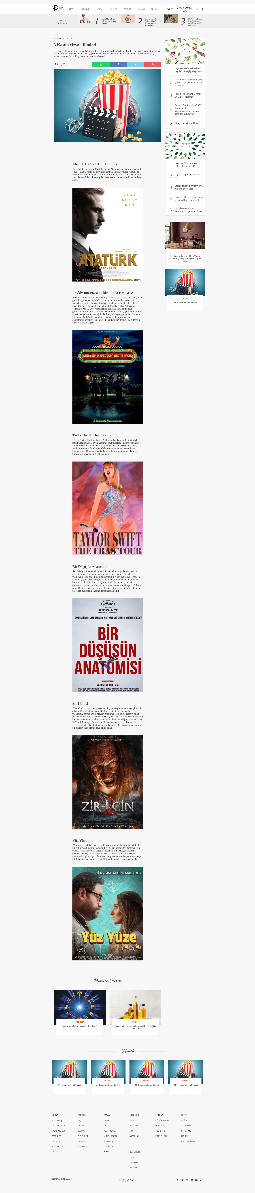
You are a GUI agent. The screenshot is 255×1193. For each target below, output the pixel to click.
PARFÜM (81, 1141)
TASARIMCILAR (58, 1131)
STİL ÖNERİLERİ (58, 1125)
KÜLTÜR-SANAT (188, 1141)
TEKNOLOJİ (108, 1146)
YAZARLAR (141, 9)
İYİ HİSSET (113, 9)
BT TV (184, 1115)
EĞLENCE (127, 9)
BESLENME (134, 1125)
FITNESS (133, 1131)
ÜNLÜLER (56, 1141)
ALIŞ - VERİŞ (57, 1120)
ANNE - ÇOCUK (110, 1136)
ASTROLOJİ (134, 1136)
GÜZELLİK (85, 9)
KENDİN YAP (57, 1146)
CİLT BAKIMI (83, 1136)
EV (105, 1125)
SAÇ (79, 1120)
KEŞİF (106, 1156)
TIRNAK (81, 1125)
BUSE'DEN (134, 1151)
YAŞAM (99, 9)
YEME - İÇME (109, 1131)
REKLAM (133, 1167)
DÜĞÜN (55, 1151)
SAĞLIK (132, 1120)
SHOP (131, 1157)
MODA (71, 9)
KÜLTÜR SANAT (67, 39)
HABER (107, 1151)
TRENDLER (56, 1136)
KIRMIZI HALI (161, 1136)
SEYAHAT (108, 1120)
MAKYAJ (81, 1131)
